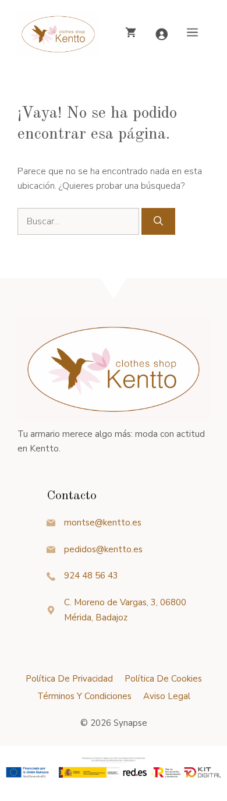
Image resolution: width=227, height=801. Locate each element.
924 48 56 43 (91, 575)
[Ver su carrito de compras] (131, 33)
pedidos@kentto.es (103, 549)
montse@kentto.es (102, 522)
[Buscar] (158, 221)
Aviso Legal (166, 696)
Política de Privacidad (69, 678)
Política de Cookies (163, 678)
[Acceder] (162, 34)
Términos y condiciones (84, 696)
